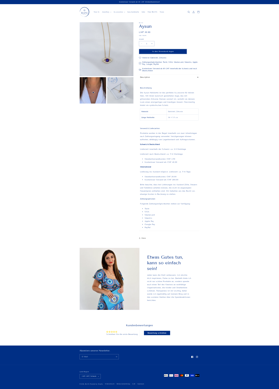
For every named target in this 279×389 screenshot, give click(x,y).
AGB (133, 384)
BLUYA (87, 384)
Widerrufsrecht (109, 384)
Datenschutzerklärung (123, 384)
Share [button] (143, 238)
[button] (106, 12)
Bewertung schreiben (157, 333)
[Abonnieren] (116, 356)
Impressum (140, 384)
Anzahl (141, 39)
